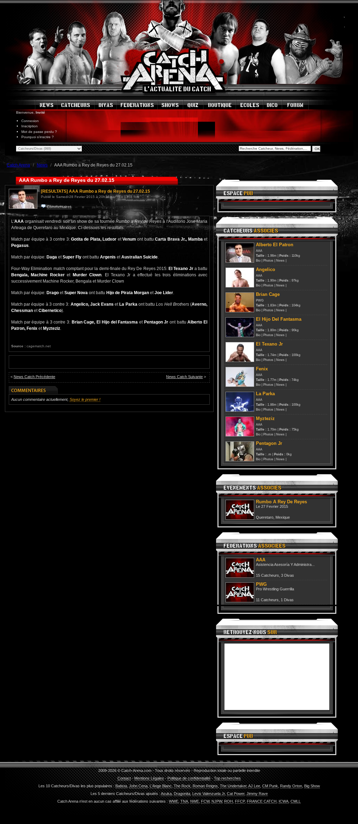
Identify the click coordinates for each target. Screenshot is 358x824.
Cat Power (235, 793)
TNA (184, 801)
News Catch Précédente (34, 377)
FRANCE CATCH (262, 801)
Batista (121, 786)
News (280, 260)
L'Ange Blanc (161, 786)
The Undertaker (233, 786)
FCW (205, 801)
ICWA (283, 801)
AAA (259, 251)
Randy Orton (291, 786)
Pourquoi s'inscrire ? (37, 137)
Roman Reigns (205, 786)
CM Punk (270, 786)
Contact (124, 778)
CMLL (296, 801)
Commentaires (59, 207)
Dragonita (182, 793)
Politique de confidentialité (188, 778)
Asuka (166, 793)
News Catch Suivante (184, 377)
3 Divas (287, 575)
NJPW (217, 801)
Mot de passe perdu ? (39, 132)
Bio (258, 260)
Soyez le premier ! (85, 399)
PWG (260, 300)
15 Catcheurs (267, 575)
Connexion (30, 121)
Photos (268, 260)
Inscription (29, 126)
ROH (228, 801)
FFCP (240, 801)
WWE (173, 801)
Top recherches (227, 778)
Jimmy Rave (257, 793)
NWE (194, 801)
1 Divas (287, 600)
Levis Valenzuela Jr (208, 793)
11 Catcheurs (267, 600)
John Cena (138, 786)
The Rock (182, 786)
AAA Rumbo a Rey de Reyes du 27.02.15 (109, 191)
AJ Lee (254, 786)
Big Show (312, 786)
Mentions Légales (149, 778)
